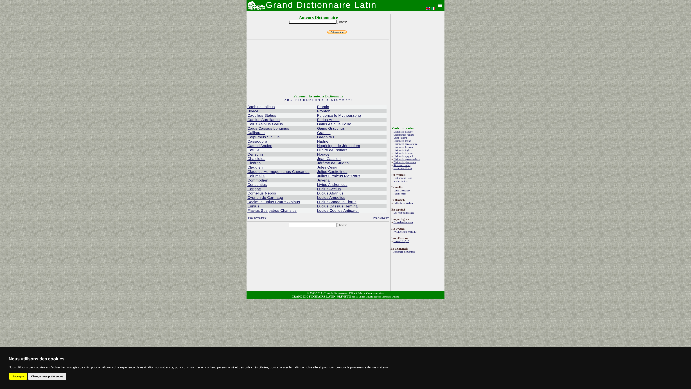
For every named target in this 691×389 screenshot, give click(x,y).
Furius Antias (328, 120)
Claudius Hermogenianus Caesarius (278, 171)
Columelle (256, 176)
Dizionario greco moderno (407, 159)
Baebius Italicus (261, 107)
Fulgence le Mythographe (339, 115)
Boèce (252, 111)
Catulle (253, 150)
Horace (323, 154)
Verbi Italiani (400, 137)
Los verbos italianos (404, 212)
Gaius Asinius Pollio (334, 124)
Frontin (323, 107)
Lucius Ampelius (331, 197)
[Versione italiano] (433, 9)
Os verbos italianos (403, 222)
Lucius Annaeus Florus (336, 202)
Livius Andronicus (332, 184)
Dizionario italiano (403, 131)
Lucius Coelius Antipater (338, 210)
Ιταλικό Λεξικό (401, 241)
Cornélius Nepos (261, 193)
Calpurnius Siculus (263, 137)
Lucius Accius (329, 189)
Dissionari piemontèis (404, 251)
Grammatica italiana (404, 134)
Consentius (257, 184)
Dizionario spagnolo (404, 156)
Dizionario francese (403, 147)
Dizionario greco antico (405, 143)
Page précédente (257, 217)
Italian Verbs (400, 193)
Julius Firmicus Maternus (338, 176)
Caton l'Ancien (259, 146)
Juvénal (324, 180)
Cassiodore (257, 141)
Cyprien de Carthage (265, 197)
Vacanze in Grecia (403, 168)
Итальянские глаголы (405, 231)
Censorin (255, 154)
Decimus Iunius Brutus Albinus (273, 202)
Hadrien (324, 141)
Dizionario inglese (403, 150)
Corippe (254, 189)
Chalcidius (256, 159)
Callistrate (256, 133)
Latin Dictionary (402, 190)
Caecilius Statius (261, 115)
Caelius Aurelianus (263, 120)
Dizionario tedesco (403, 153)
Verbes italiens (401, 181)
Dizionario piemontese (405, 162)
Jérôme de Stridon (333, 163)
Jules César (327, 167)
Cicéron (254, 163)
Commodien (257, 180)
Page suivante (381, 217)
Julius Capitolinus (332, 171)
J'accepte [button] (18, 376)
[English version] (428, 9)
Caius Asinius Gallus (265, 124)
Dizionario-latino (402, 140)
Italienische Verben (403, 203)
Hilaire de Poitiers (332, 150)
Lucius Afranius (330, 193)
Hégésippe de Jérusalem (338, 146)
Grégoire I (325, 137)
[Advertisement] (318, 66)
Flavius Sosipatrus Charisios (272, 210)
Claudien (255, 167)
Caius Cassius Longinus (268, 128)
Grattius (324, 133)
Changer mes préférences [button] (47, 376)
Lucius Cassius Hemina (337, 206)
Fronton (323, 111)
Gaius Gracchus (331, 128)
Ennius (253, 206)
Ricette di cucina (402, 165)
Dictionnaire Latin (403, 177)
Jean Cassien (329, 159)
